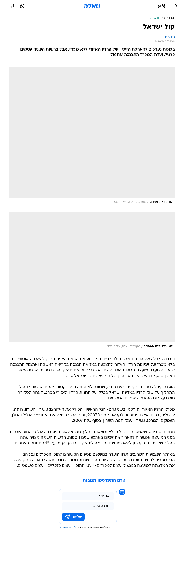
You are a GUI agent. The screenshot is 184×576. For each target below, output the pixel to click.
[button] (161, 6)
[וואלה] (92, 6)
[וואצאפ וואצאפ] (22, 6)
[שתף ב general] (13, 6)
